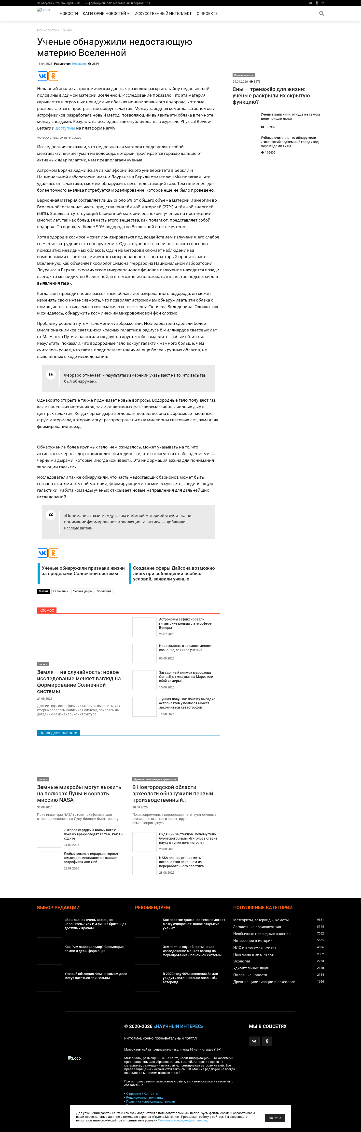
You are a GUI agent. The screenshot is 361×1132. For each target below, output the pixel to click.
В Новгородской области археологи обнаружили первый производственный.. (172, 793)
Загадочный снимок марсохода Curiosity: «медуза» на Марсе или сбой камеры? (186, 677)
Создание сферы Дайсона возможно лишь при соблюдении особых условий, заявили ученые (174, 574)
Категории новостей (104, 13)
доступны (65, 128)
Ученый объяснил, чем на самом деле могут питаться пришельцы (96, 976)
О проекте (207, 13)
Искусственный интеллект (163, 13)
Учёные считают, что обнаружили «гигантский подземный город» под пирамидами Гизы (290, 142)
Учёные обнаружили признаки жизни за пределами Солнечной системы (83, 571)
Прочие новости (243, 75)
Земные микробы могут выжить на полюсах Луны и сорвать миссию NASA (79, 793)
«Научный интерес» (178, 1026)
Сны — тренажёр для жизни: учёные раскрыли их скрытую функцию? (271, 95)
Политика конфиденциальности (150, 1101)
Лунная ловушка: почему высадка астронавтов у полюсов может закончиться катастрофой (187, 703)
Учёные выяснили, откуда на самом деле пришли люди (290, 116)
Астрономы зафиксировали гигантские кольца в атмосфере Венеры (185, 623)
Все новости (47, 30)
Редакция (79, 64)
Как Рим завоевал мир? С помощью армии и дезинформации (94, 949)
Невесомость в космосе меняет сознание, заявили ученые (185, 648)
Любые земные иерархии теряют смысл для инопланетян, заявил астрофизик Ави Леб (91, 858)
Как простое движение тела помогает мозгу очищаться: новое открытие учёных (194, 924)
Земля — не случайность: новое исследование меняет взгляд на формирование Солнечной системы (79, 681)
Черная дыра (82, 591)
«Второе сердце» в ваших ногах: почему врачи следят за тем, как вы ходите (93, 834)
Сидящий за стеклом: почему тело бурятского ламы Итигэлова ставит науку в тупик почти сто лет (188, 838)
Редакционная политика (145, 1097)
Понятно (275, 1118)
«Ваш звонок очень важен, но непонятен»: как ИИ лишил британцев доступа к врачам (95, 924)
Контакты (151, 1093)
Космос (67, 30)
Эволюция (104, 591)
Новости (69, 13)
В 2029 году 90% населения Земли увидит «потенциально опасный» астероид (190, 978)
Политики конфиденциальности (182, 1120)
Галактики (60, 591)
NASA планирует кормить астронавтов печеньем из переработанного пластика (181, 862)
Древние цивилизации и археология (155, 779)
